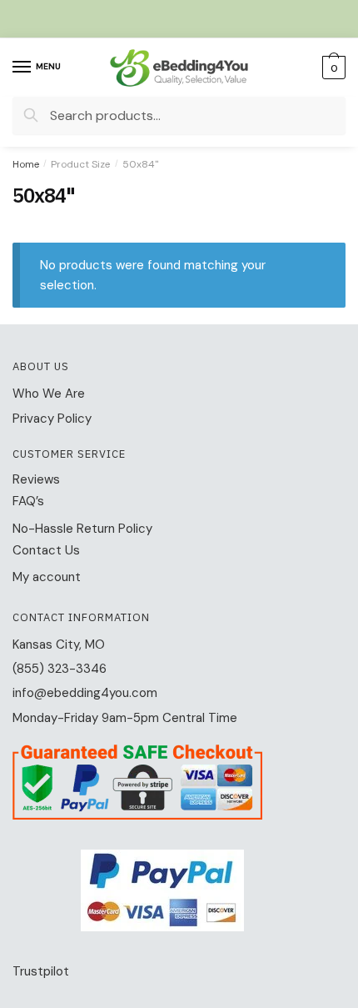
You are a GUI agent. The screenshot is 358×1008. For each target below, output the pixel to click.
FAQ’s (28, 501)
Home (25, 164)
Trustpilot (40, 971)
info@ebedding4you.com (84, 693)
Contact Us (46, 550)
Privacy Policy (52, 418)
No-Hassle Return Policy (82, 528)
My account (46, 577)
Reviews (36, 479)
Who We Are (48, 393)
